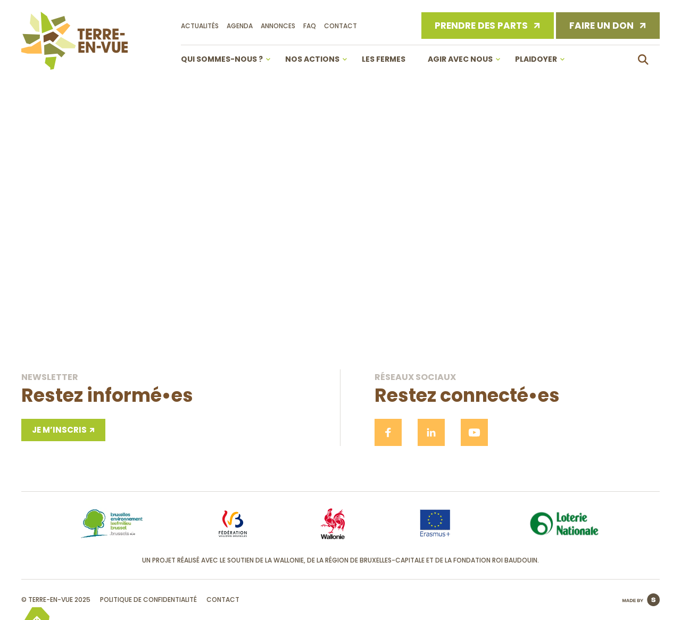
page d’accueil (340, 301)
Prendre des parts (481, 25)
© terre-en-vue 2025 (55, 599)
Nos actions (312, 59)
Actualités (200, 25)
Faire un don (601, 25)
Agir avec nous (460, 59)
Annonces (278, 25)
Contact (340, 25)
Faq (309, 25)
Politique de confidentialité (148, 599)
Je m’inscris (59, 429)
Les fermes (383, 59)
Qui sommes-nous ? (222, 59)
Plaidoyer (536, 59)
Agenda (240, 25)
